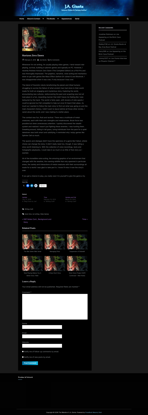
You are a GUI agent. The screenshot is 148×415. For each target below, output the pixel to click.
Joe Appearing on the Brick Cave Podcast (110, 37)
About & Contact (33, 19)
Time (45, 197)
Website (25, 342)
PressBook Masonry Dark (93, 412)
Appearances (67, 19)
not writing (35, 214)
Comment (26, 292)
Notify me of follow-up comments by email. (41, 352)
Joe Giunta (43, 60)
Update (24, 197)
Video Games (44, 214)
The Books (51, 19)
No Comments (54, 60)
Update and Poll (70, 197)
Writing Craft (29, 209)
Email (24, 333)
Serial (77, 19)
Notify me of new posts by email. (37, 357)
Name (24, 323)
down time (28, 214)
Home (21, 19)
